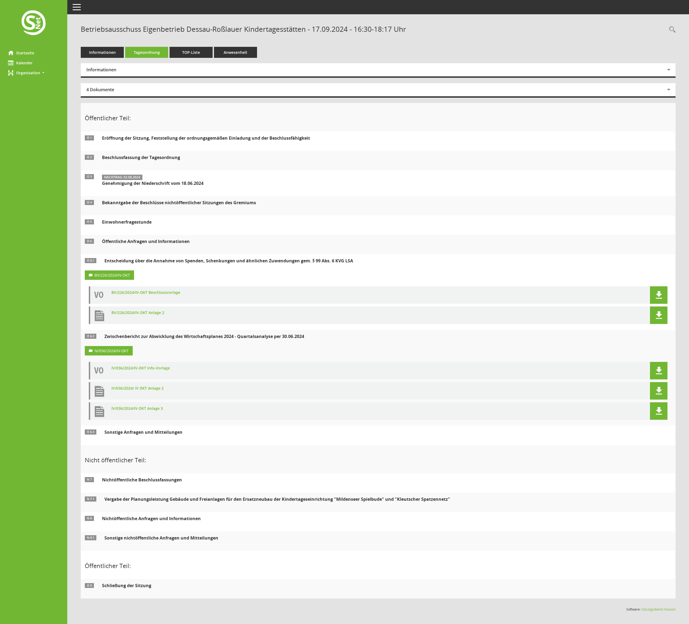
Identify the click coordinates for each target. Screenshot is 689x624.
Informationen (102, 52)
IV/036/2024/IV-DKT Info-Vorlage (140, 368)
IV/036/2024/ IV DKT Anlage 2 (137, 388)
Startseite (25, 52)
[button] (33, 73)
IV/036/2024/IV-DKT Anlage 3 (137, 408)
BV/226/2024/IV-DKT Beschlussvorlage (145, 292)
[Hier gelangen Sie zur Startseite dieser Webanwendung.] (33, 23)
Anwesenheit (235, 52)
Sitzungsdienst (658, 609)
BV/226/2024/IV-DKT (112, 275)
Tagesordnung (147, 52)
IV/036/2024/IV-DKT (111, 350)
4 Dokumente (100, 90)
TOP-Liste (191, 52)
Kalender (24, 62)
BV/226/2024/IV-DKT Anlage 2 (137, 313)
